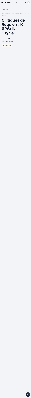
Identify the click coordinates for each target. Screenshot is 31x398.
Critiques (4, 15)
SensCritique (5, 13)
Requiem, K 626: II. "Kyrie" (21, 13)
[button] (28, 2)
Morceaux (11, 13)
